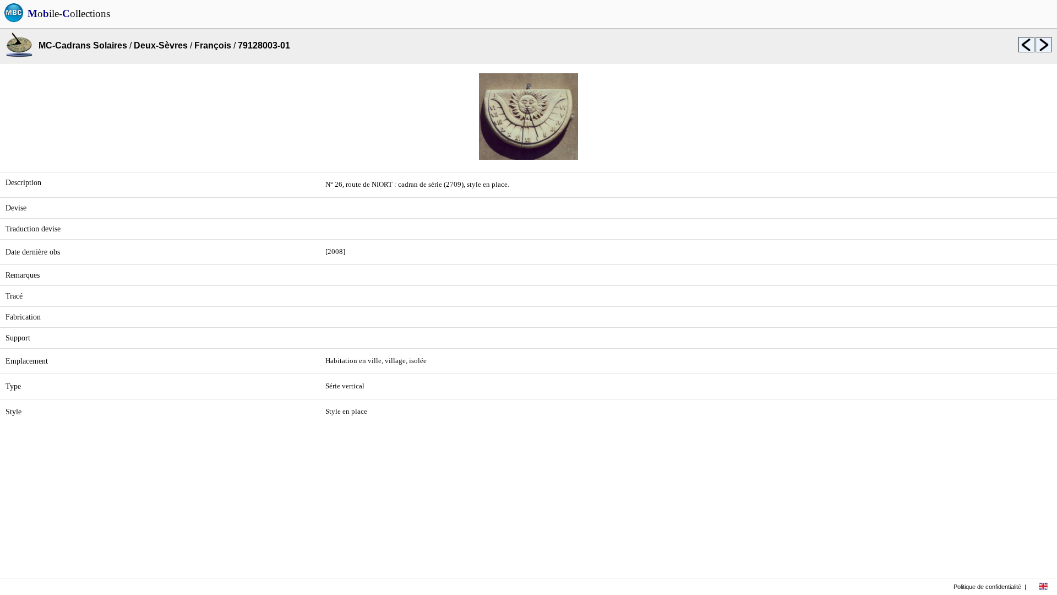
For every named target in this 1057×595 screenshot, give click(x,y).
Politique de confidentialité (987, 586)
